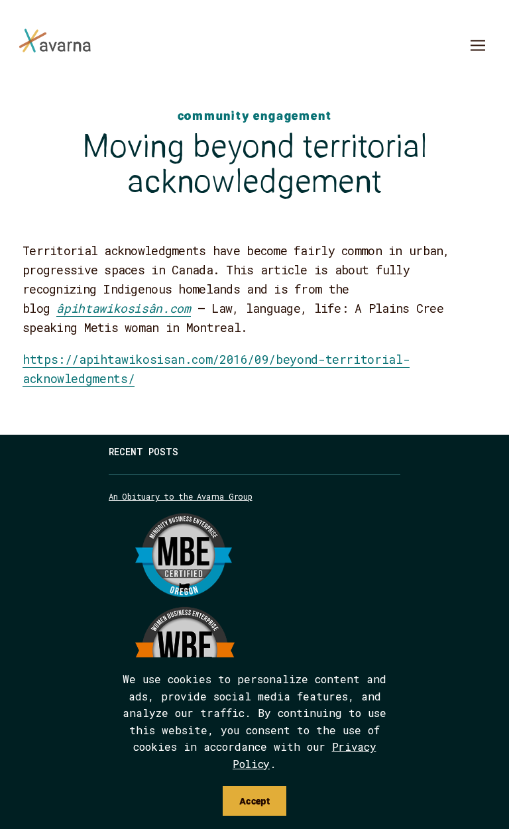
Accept (254, 801)
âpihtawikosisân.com (123, 308)
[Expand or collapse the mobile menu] (477, 47)
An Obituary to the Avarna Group (181, 496)
